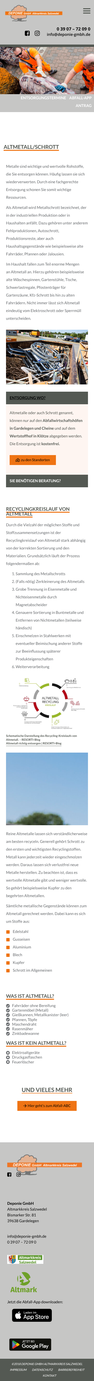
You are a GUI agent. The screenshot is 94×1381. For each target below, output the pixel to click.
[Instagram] (18, 1176)
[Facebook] (9, 1175)
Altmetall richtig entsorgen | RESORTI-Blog (33, 743)
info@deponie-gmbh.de (26, 1236)
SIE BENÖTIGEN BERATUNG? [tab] (35, 481)
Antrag (84, 105)
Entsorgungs (43, 98)
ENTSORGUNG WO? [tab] (27, 398)
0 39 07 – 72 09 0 (21, 1242)
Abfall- (80, 98)
